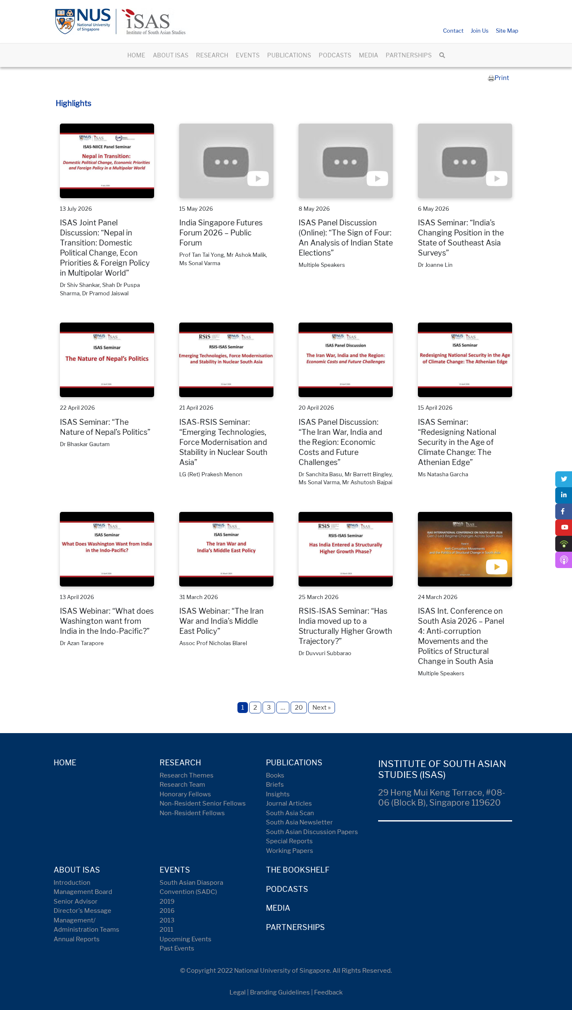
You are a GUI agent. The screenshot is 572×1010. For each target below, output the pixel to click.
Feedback (328, 992)
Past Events (177, 948)
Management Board (83, 892)
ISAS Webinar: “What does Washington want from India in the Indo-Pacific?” (107, 621)
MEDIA (368, 55)
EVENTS (248, 55)
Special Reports (289, 841)
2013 (167, 920)
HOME (136, 55)
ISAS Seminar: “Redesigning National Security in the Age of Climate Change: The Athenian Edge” (457, 442)
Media (278, 908)
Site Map (507, 30)
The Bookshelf (298, 869)
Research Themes (187, 775)
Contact (453, 30)
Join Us (480, 30)
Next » (321, 707)
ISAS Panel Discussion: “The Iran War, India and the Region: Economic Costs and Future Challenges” (340, 442)
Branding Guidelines (280, 992)
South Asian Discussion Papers (312, 832)
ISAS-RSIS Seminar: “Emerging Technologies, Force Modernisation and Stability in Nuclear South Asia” (223, 442)
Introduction (72, 882)
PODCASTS (335, 55)
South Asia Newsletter (299, 822)
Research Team (182, 784)
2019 (167, 901)
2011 (166, 929)
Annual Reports (77, 939)
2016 (167, 910)
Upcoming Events (185, 939)
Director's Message (82, 910)
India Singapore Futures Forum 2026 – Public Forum (221, 232)
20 (299, 707)
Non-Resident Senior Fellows (203, 803)
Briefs (275, 784)
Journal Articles (289, 803)
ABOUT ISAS (170, 55)
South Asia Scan (290, 813)
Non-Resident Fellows (192, 813)
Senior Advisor (76, 901)
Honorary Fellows (185, 794)
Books (275, 775)
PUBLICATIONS (289, 55)
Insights (278, 794)
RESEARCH (212, 55)
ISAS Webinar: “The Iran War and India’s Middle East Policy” (221, 621)
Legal (237, 992)
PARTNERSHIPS (409, 55)
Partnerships (295, 927)
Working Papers (289, 851)
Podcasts (287, 889)
